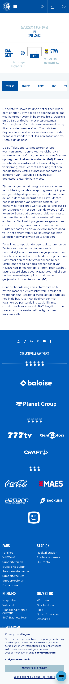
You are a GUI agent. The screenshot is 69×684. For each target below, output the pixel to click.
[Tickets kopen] (42, 6)
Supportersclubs (13, 576)
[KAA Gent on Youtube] (44, 341)
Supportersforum (13, 580)
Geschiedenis (45, 605)
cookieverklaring (45, 652)
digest (41, 86)
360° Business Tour (14, 617)
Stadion (43, 546)
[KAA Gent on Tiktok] (24, 341)
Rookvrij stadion (47, 552)
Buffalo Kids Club (13, 566)
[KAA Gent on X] (37, 341)
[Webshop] (52, 6)
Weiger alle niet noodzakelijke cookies (34, 677)
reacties (26, 86)
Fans (6, 546)
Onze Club (45, 594)
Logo (40, 609)
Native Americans (48, 614)
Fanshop (7, 552)
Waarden (43, 600)
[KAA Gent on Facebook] (50, 341)
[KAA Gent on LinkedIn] (31, 341)
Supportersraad (12, 562)
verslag (10, 86)
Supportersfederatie (15, 571)
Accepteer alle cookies (34, 668)
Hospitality (9, 600)
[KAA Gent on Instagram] (18, 341)
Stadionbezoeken (48, 557)
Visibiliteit (8, 605)
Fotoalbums (10, 585)
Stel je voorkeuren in (17, 659)
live (54, 86)
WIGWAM (8, 557)
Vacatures (43, 619)
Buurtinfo (43, 562)
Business (9, 594)
